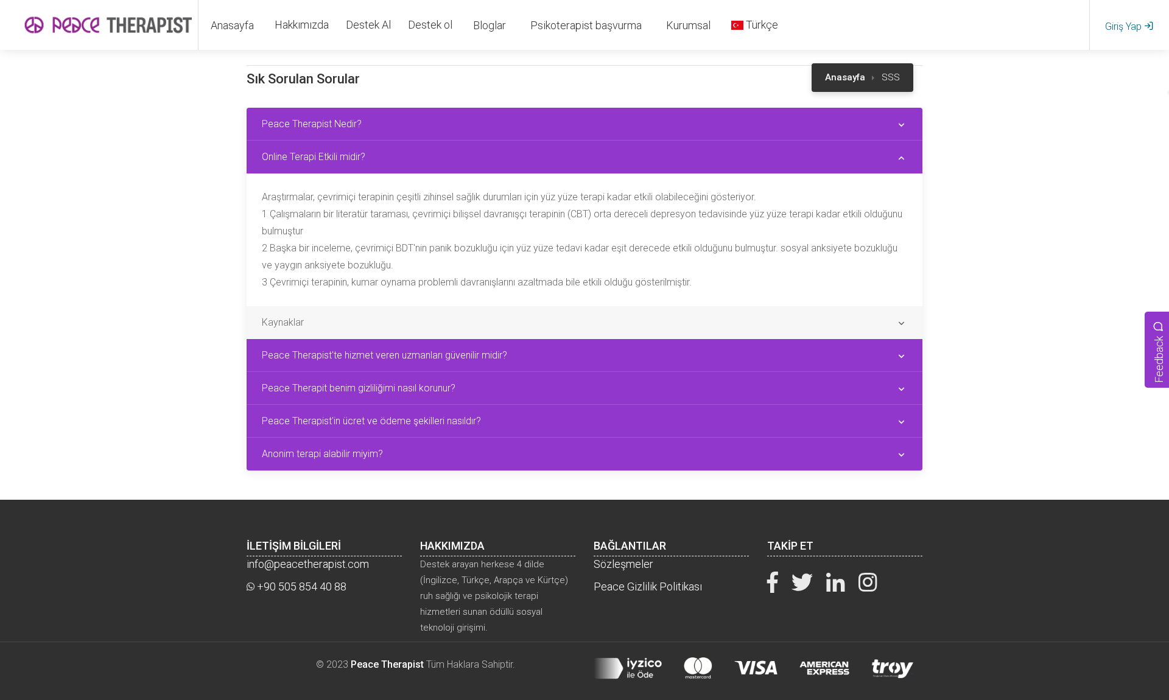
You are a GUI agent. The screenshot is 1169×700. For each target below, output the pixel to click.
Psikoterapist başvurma (586, 25)
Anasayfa (232, 25)
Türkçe (760, 24)
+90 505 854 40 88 (300, 586)
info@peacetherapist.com (308, 564)
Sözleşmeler (623, 564)
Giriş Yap (1124, 26)
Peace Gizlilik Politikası (648, 586)
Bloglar (489, 25)
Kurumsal (688, 25)
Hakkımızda (302, 24)
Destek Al (368, 24)
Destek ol (430, 24)
